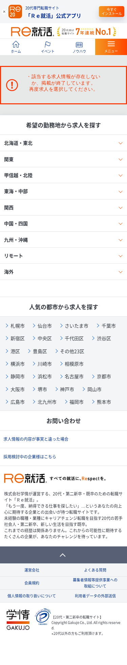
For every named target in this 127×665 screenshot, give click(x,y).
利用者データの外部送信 (95, 596)
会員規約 (31, 583)
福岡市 (76, 401)
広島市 (17, 401)
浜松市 (45, 376)
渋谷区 (104, 338)
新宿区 (17, 338)
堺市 (42, 389)
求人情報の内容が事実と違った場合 (35, 439)
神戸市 (67, 389)
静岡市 (17, 376)
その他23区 (72, 351)
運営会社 (31, 570)
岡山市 (94, 389)
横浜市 (17, 363)
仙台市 (45, 325)
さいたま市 (76, 325)
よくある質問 (95, 570)
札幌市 (17, 325)
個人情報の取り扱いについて (31, 596)
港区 (15, 351)
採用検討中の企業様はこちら (29, 457)
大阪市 (17, 389)
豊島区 (40, 351)
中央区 (45, 338)
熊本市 (104, 401)
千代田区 (74, 338)
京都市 (104, 376)
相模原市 (74, 363)
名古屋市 (74, 376)
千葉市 (109, 325)
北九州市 (47, 401)
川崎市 (45, 363)
